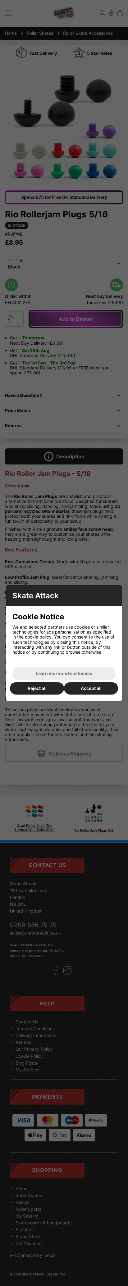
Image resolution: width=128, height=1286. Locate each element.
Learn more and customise (64, 673)
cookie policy (38, 636)
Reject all (37, 688)
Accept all (91, 688)
